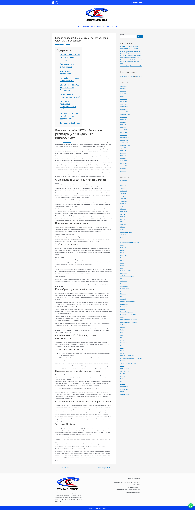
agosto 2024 (123, 148)
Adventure (123, 234)
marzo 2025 (123, 130)
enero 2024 (123, 166)
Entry (121, 296)
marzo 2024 (123, 160)
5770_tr (122, 206)
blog (121, 268)
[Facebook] (53, 2)
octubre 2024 (124, 142)
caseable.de (123, 273)
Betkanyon (123, 258)
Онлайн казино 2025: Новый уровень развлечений (70, 116)
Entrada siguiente (104, 467)
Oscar (121, 348)
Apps (121, 237)
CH (121, 283)
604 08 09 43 (138, 3)
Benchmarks (123, 255)
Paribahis (122, 350)
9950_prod (123, 224)
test (121, 381)
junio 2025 (123, 122)
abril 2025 (123, 127)
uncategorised (124, 386)
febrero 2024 (124, 163)
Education (123, 294)
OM (121, 337)
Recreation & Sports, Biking (127, 355)
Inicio (78, 26)
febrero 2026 (123, 101)
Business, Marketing (125, 270)
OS (121, 345)
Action (122, 229)
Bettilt (122, 263)
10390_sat (123, 198)
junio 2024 (123, 153)
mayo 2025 (123, 124)
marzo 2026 (123, 99)
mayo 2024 (123, 155)
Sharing (122, 366)
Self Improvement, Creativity (128, 363)
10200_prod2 (123, 191)
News (121, 335)
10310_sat (123, 196)
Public (122, 353)
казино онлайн (67, 142)
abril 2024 (123, 158)
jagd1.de (122, 325)
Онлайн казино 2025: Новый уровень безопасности (70, 87)
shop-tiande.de (124, 368)
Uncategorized (59, 44)
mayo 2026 (123, 93)
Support (122, 376)
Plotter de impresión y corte (100, 26)
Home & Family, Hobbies (126, 312)
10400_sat (123, 204)
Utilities (122, 391)
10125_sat (123, 185)
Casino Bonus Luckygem (127, 276)
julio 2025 (123, 119)
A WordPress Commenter (127, 76)
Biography (123, 265)
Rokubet (122, 361)
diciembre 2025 (124, 106)
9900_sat (122, 222)
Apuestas (122, 240)
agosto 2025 (123, 117)
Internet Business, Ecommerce (128, 319)
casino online (124, 278)
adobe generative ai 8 (126, 232)
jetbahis (122, 327)
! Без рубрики (124, 180)
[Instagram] (56, 2)
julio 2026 (123, 88)
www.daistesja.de (125, 394)
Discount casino (124, 288)
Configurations (124, 286)
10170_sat (123, 188)
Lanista (122, 330)
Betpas (122, 260)
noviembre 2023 (124, 168)
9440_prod (123, 209)
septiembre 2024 (125, 145)
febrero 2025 (123, 132)
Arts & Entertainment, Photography (129, 242)
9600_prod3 (123, 211)
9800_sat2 (123, 216)
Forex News (123, 307)
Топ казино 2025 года (70, 123)
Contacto (115, 26)
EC (121, 291)
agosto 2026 (123, 86)
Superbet (122, 373)
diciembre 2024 (124, 137)
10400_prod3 (124, 201)
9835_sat (122, 219)
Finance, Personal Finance (127, 301)
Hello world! (139, 76)
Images (122, 317)
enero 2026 (123, 104)
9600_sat (122, 214)
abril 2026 (123, 96)
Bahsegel (122, 250)
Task (121, 379)
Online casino (124, 343)
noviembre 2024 (124, 140)
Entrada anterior (63, 467)
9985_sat (122, 227)
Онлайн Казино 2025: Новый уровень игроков (70, 57)
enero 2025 (123, 135)
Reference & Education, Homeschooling (131, 358)
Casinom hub (123, 281)
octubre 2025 (124, 112)
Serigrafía (86, 26)
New (121, 332)
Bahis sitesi (123, 247)
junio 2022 (123, 171)
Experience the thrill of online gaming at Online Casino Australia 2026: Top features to (131, 61)
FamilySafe (123, 299)
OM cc (122, 340)
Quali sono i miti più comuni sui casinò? (131, 66)
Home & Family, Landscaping (128, 314)
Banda (122, 252)
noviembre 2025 (124, 109)
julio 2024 (123, 150)
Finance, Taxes (124, 304)
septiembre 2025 (125, 114)
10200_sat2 (123, 193)
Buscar (122, 34)
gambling (122, 309)
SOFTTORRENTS (125, 371)
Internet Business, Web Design (128, 322)
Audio (121, 245)
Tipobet (122, 384)
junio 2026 (123, 91)
